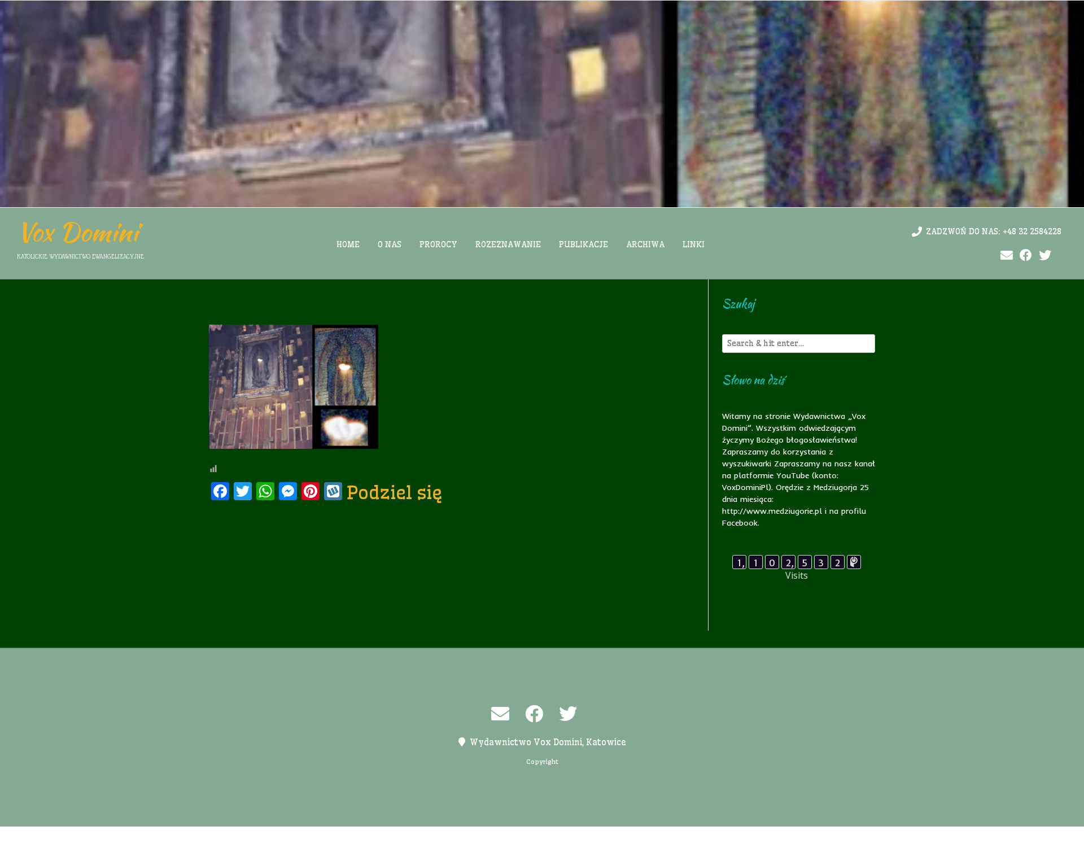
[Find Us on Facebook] (1026, 255)
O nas (389, 244)
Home (348, 244)
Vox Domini (77, 232)
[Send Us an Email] (1006, 255)
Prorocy (438, 244)
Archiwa (645, 244)
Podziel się (395, 492)
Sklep (681, 837)
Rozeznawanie (508, 244)
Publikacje (583, 244)
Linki (694, 244)
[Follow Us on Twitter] (1045, 255)
